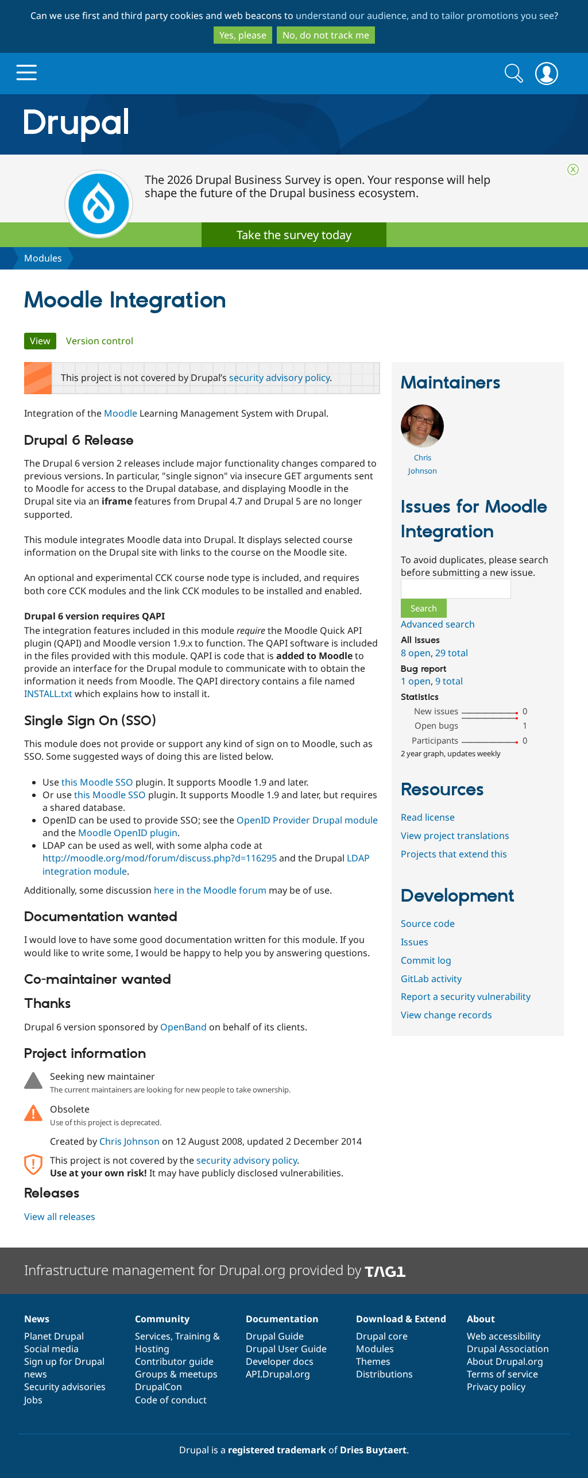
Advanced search (438, 624)
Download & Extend (401, 1319)
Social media (51, 1348)
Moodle (120, 413)
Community (162, 1319)
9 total (449, 681)
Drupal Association (508, 1348)
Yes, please (242, 35)
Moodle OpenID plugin (127, 832)
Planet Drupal (54, 1336)
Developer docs (280, 1361)
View (43, 340)
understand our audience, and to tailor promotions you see (425, 15)
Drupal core (382, 1336)
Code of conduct (171, 1400)
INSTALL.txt (48, 693)
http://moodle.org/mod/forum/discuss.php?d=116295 (159, 858)
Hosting (152, 1348)
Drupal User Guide (286, 1348)
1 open (416, 681)
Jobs (33, 1400)
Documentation (282, 1319)
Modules (43, 258)
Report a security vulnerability (466, 996)
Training (193, 1336)
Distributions (384, 1374)
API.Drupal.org (278, 1374)
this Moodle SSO (97, 782)
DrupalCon (158, 1386)
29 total (451, 652)
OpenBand (183, 1027)
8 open (416, 652)
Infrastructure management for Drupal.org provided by (194, 1269)
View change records (446, 1015)
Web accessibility (503, 1336)
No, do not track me (326, 35)
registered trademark (277, 1450)
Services (153, 1336)
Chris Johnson (129, 1141)
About (481, 1319)
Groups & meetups (176, 1374)
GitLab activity (431, 978)
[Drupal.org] (178, 124)
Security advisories (65, 1386)
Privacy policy (496, 1386)
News (36, 1319)
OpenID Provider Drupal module (307, 820)
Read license (428, 817)
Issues (414, 942)
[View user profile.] (422, 444)
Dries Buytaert (373, 1450)
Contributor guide (174, 1361)
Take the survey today (294, 235)
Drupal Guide (275, 1336)
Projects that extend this (454, 854)
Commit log (426, 960)
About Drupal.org (505, 1361)
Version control (99, 340)
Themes (373, 1361)
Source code (428, 923)
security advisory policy (279, 377)
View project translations (455, 835)
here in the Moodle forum (210, 890)
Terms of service (502, 1374)
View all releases (59, 1216)
